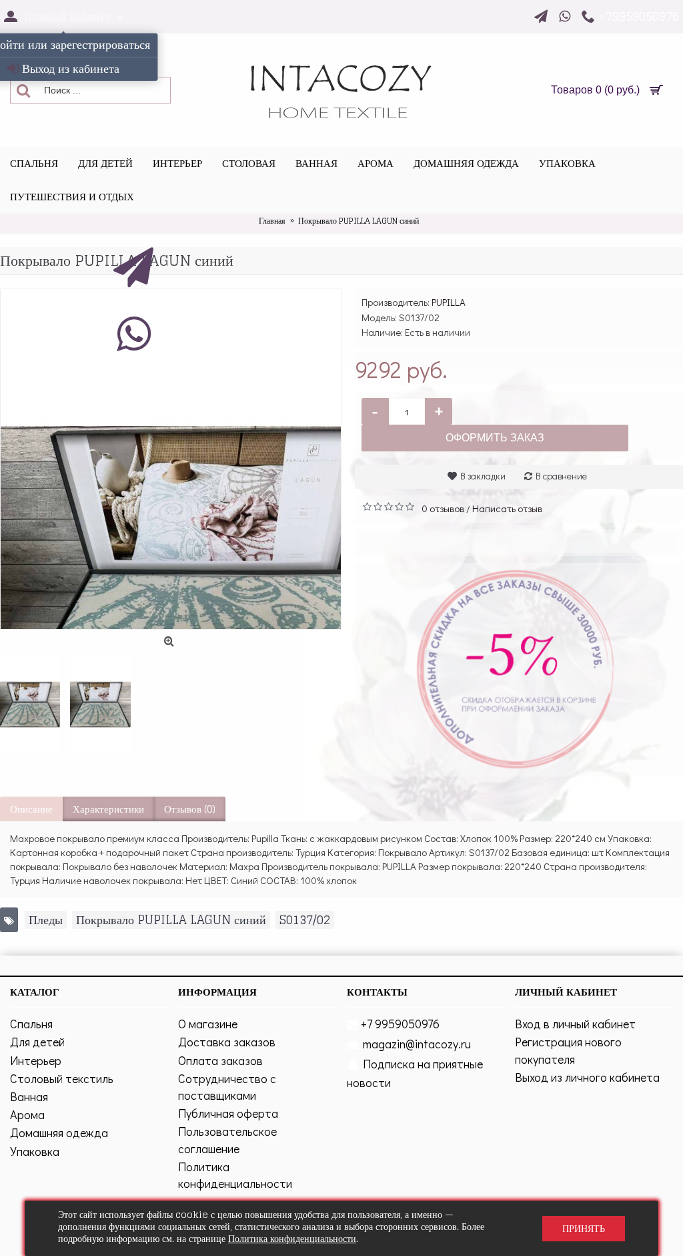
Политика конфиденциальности (235, 1175)
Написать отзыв (507, 508)
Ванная (29, 1096)
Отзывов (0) (189, 809)
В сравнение (561, 475)
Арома (27, 1114)
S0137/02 (304, 920)
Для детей (37, 1042)
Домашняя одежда (59, 1132)
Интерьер (35, 1060)
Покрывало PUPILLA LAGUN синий (171, 920)
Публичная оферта (228, 1113)
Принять (583, 1228)
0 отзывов (443, 508)
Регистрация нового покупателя (568, 1050)
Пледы (46, 920)
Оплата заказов (220, 1060)
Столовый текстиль (61, 1078)
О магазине (207, 1024)
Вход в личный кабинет (575, 1024)
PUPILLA (449, 301)
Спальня (31, 1024)
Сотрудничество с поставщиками (227, 1086)
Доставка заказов (226, 1042)
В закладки (483, 475)
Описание (31, 809)
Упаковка (34, 1151)
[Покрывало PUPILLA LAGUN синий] (30, 704)
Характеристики (108, 809)
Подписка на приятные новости (415, 1073)
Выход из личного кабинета (587, 1077)
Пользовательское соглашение (227, 1139)
